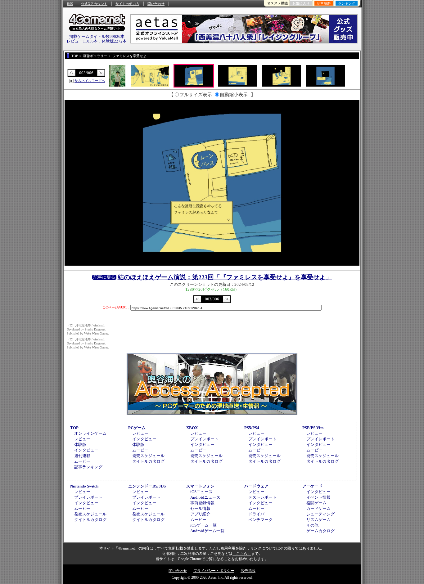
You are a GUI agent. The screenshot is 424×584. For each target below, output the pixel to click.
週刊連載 (82, 455)
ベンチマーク (260, 519)
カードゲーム (318, 508)
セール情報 (200, 508)
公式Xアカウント (94, 4)
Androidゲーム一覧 (207, 530)
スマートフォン (200, 486)
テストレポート (262, 497)
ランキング (346, 3)
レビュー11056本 (82, 41)
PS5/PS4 (251, 427)
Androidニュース (205, 497)
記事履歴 (324, 3)
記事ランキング (88, 467)
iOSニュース (201, 491)
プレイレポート (204, 439)
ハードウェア (256, 486)
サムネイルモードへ (89, 81)
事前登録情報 (202, 503)
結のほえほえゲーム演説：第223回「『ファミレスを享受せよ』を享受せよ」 (225, 277)
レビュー (82, 439)
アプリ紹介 (200, 514)
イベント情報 (318, 497)
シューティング (320, 514)
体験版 (80, 444)
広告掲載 (248, 570)
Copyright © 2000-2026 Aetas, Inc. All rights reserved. (212, 577)
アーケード (312, 486)
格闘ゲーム (316, 503)
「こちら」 (241, 553)
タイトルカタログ (148, 461)
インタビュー (86, 450)
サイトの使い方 (127, 4)
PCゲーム (137, 427)
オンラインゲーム (90, 433)
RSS (70, 4)
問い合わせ (156, 4)
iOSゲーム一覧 (203, 525)
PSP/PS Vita (313, 427)
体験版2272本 (114, 41)
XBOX (192, 427)
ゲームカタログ (320, 530)
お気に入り (300, 3)
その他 (312, 525)
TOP (74, 427)
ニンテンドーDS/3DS (147, 486)
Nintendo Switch (84, 486)
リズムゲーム (318, 519)
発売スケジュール (148, 455)
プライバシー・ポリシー (213, 570)
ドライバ (256, 514)
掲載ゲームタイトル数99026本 (96, 36)
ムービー (82, 461)
